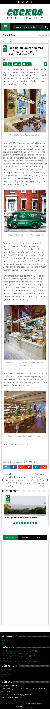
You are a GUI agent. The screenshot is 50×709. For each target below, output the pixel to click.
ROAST (40, 537)
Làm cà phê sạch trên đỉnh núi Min (20, 517)
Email (27, 64)
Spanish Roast (10, 35)
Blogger (30, 706)
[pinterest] (27, 2)
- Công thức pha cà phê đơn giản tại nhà (20, 661)
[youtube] (31, 2)
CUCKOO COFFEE (12, 704)
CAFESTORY (21, 462)
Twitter (25, 537)
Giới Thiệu (5, 640)
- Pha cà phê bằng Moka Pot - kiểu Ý (18, 656)
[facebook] (19, 2)
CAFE (12, 462)
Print (18, 64)
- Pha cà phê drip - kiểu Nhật (14, 653)
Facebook (10, 537)
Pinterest (5, 674)
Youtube (5, 677)
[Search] (46, 27)
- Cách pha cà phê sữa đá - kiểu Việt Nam (20, 651)
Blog (3, 643)
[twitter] (23, 2)
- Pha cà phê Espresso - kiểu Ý (15, 658)
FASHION (32, 462)
